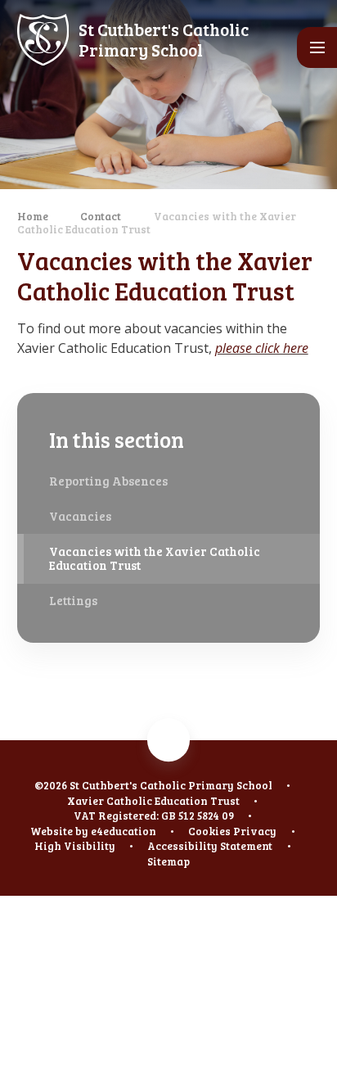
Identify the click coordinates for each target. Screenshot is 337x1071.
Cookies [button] (209, 831)
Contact (100, 216)
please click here (261, 348)
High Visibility (74, 845)
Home (32, 216)
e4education (123, 831)
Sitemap (168, 861)
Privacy (254, 831)
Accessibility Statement (209, 845)
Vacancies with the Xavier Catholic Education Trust (156, 223)
